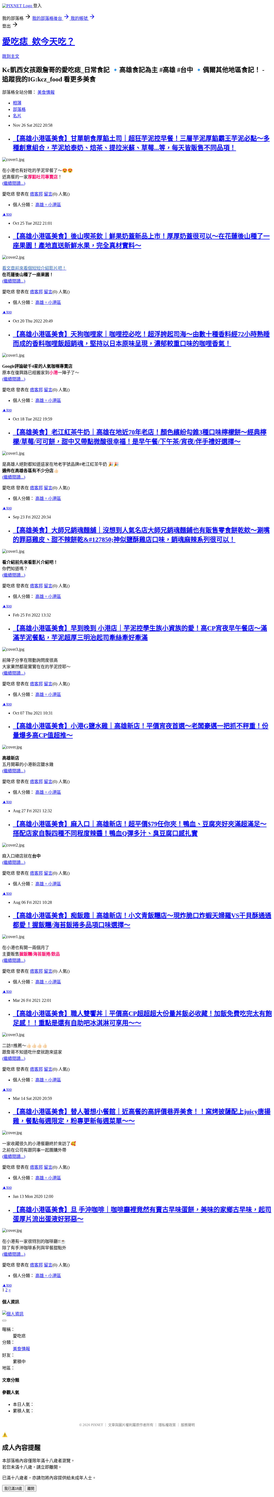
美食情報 (46, 92)
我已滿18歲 (13, 1489)
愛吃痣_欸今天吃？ (38, 41)
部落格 (19, 109)
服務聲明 (188, 1425)
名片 (17, 116)
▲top (7, 214)
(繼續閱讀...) (13, 183)
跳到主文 (10, 56)
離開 (30, 1489)
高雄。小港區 (48, 204)
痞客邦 (36, 194)
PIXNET (97, 1425)
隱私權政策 (167, 1425)
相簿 (17, 103)
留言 (48, 194)
